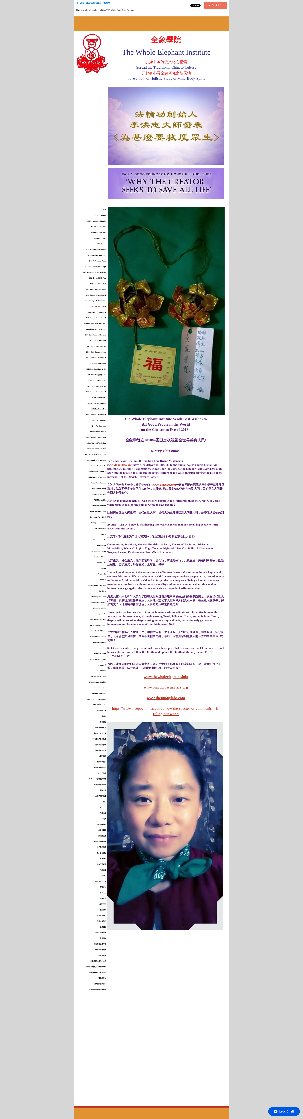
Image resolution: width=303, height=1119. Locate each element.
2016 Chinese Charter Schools (96, 392)
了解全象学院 (101, 921)
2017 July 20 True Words (97, 340)
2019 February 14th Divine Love (95, 301)
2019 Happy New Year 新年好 (96, 289)
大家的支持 (102, 904)
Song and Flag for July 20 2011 (95, 454)
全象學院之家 (101, 710)
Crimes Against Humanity (97, 619)
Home (104, 210)
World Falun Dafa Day (98, 466)
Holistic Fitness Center (98, 676)
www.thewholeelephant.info (166, 677)
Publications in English (98, 659)
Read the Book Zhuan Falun (96, 403)
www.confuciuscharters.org (166, 687)
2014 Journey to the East (97, 432)
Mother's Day (101, 562)
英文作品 (103, 887)
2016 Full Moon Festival (98, 397)
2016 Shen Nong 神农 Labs (97, 375)
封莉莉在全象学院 (100, 944)
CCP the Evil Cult (100, 528)
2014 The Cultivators (99, 426)
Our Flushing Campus (98, 551)
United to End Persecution (97, 585)
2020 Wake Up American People (95, 266)
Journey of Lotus (100, 614)
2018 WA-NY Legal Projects (97, 312)
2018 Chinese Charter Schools (96, 318)
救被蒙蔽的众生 (100, 750)
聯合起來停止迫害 (100, 841)
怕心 (104, 801)
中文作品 (103, 898)
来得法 (104, 716)
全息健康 (103, 927)
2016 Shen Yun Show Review (96, 369)
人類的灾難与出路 (100, 767)
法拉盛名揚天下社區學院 (97, 972)
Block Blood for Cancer (98, 511)
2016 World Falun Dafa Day (96, 386)
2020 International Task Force (96, 255)
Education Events (100, 654)
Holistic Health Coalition (97, 682)
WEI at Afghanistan (99, 705)
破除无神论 (102, 978)
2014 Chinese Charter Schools (96, 437)
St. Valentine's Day (99, 540)
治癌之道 (103, 870)
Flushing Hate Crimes (98, 597)
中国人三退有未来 (100, 733)
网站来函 (103, 790)
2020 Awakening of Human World (94, 272)
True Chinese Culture (99, 642)
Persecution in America (98, 602)
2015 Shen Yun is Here (98, 409)
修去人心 (103, 893)
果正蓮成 (103, 938)
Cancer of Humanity (99, 494)
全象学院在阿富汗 (100, 984)
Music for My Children (98, 631)
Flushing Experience (99, 693)
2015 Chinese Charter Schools (96, 414)
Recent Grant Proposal (98, 483)
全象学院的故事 (100, 796)
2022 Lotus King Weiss (98, 232)
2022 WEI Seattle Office (98, 227)
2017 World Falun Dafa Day (96, 346)
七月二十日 (102, 807)
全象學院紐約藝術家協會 (97, 989)
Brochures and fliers (99, 688)
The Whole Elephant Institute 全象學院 (93, 3)
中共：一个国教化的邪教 (97, 779)
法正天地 (103, 813)
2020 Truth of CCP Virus (97, 278)
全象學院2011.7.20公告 (98, 961)
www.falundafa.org (120, 464)
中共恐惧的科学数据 (99, 739)
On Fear (103, 568)
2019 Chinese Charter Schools (96, 295)
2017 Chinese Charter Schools (96, 358)
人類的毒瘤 (102, 756)
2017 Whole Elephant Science (96, 352)
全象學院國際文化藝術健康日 (96, 967)
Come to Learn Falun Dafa (97, 471)
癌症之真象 (102, 836)
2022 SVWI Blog (100, 215)
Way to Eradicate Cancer (97, 625)
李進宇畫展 (102, 955)
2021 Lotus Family (100, 238)
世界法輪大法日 (100, 728)
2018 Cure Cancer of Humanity (95, 335)
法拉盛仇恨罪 (101, 824)
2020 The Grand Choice (98, 284)
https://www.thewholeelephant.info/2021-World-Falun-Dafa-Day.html (105, 10)
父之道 (104, 819)
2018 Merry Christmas (98, 306)
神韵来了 (103, 722)
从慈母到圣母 (101, 847)
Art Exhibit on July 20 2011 (96, 460)
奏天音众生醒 (101, 853)
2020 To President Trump (97, 261)
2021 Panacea (101, 244)
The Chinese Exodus (99, 506)
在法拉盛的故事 (100, 932)
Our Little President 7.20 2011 (96, 477)
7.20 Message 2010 (100, 500)
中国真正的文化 (100, 881)
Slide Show (102, 648)
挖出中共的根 (101, 773)
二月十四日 (102, 830)
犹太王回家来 (101, 864)
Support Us (102, 665)
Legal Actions (101, 545)
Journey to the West (99, 608)
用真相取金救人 (100, 745)
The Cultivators (101, 671)
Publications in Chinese (98, 636)
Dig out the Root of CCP (98, 517)
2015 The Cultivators (99, 420)
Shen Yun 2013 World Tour (96, 443)
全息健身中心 (101, 915)
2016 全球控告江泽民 (99, 363)
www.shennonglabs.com (166, 698)
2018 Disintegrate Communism (96, 329)
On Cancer (102, 591)
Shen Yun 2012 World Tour (96, 449)
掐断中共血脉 (101, 762)
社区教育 (103, 910)
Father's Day (102, 574)
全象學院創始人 (100, 949)
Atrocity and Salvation (98, 523)
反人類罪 (103, 858)
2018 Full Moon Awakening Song (95, 323)
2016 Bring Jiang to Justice (97, 380)
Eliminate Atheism (100, 557)
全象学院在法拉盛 (100, 784)
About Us (103, 534)
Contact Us (102, 580)
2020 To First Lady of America (96, 249)
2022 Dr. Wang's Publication (96, 221)
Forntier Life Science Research (96, 699)
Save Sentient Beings (99, 488)
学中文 (104, 875)
